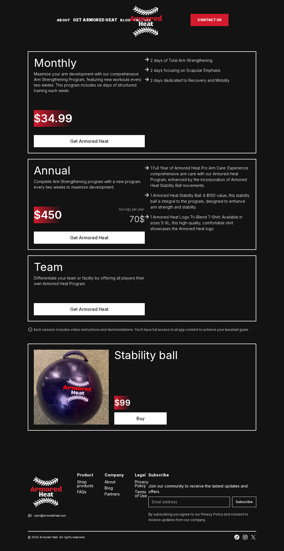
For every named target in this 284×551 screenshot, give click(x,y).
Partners (112, 494)
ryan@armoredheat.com (50, 515)
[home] (145, 19)
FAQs (82, 492)
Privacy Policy (141, 484)
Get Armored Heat (95, 19)
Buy (140, 418)
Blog (109, 488)
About (63, 20)
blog (125, 20)
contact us (209, 20)
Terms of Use (141, 494)
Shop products (85, 484)
